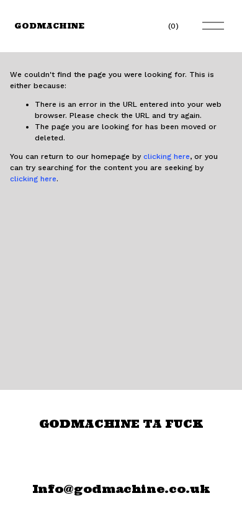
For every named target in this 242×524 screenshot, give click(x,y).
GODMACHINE (49, 25)
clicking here (166, 156)
